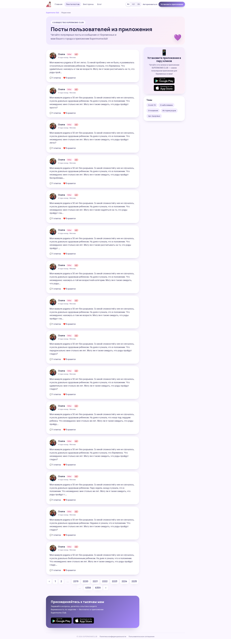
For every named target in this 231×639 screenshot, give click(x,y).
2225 (134, 581)
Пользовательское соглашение (141, 637)
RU (128, 4)
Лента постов (72, 4)
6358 (88, 587)
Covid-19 (152, 105)
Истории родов (169, 110)
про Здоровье (154, 116)
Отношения (153, 110)
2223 (114, 581)
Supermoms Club (52, 13)
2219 (75, 581)
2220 (85, 581)
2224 (124, 581)
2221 (95, 581)
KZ (133, 4)
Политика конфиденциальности (113, 637)
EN (139, 4)
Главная (58, 4)
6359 (98, 587)
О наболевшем (166, 105)
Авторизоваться (150, 4)
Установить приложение (172, 4)
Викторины (88, 4)
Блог (99, 4)
